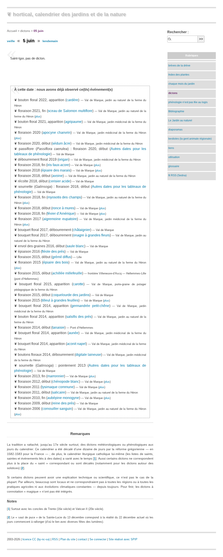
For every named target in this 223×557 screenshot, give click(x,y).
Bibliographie (176, 111)
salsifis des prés (78, 316)
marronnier (55, 376)
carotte (78, 284)
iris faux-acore (58, 165)
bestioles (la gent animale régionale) (190, 138)
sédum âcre (61, 143)
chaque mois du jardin (181, 83)
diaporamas (175, 129)
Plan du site (67, 539)
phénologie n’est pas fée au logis (188, 102)
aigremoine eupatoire (60, 219)
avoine (57, 176)
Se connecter (98, 539)
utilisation (174, 157)
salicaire (58, 392)
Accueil (12, 31)
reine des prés (63, 403)
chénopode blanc (65, 381)
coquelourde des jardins (71, 295)
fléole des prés (53, 251)
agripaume (73, 122)
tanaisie (58, 327)
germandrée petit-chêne (90, 306)
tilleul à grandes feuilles (60, 300)
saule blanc (75, 246)
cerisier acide (59, 181)
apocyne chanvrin (56, 132)
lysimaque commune (58, 387)
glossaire (173, 166)
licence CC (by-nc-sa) (36, 539)
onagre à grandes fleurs (91, 235)
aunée (73, 333)
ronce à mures (63, 208)
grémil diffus (61, 257)
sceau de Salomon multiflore (70, 111)
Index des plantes (178, 74)
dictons (25, 31)
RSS (55, 539)
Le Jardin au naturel (180, 120)
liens (171, 148)
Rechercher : (178, 32)
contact (82, 539)
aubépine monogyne (63, 398)
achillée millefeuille (67, 273)
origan (63, 159)
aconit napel (76, 344)
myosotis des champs (64, 197)
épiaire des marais (56, 170)
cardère (72, 100)
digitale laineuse (88, 354)
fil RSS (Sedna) (177, 175)
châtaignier (81, 230)
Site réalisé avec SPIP (123, 539)
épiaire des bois (56, 262)
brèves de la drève (179, 65)
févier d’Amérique (60, 213)
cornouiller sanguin (57, 408)
